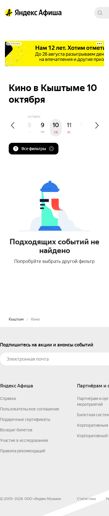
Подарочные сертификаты (25, 419)
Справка (8, 398)
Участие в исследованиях (24, 440)
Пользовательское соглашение (29, 409)
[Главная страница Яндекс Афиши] (8, 13)
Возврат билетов (16, 430)
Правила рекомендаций (22, 451)
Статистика (86, 499)
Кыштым (16, 319)
